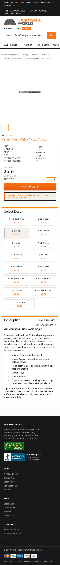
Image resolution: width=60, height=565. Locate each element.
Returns (7, 511)
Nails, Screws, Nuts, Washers (36, 54)
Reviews (8, 489)
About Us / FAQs (11, 529)
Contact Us (9, 515)
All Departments (12, 44)
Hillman (9, 135)
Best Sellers (9, 481)
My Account (9, 507)
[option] (16, 221)
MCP (6, 537)
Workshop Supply (10, 54)
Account (8, 28)
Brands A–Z (9, 478)
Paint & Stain (42, 44)
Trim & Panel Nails (13, 58)
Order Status (10, 503)
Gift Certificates (11, 486)
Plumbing (28, 44)
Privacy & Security (12, 533)
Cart (23, 28)
